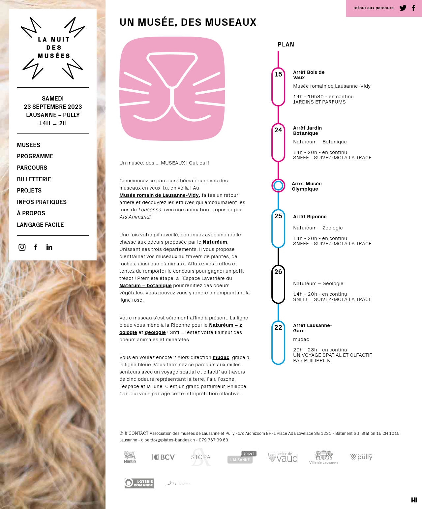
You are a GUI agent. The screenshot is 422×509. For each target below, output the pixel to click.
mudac (301, 338)
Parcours (32, 167)
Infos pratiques (42, 201)
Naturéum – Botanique (320, 141)
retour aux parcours (373, 7)
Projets (29, 190)
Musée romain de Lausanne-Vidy (159, 194)
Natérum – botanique (145, 284)
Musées (28, 144)
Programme (35, 156)
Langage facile (40, 224)
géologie (155, 331)
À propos (31, 213)
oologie (128, 331)
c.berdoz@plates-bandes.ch (168, 439)
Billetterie (34, 179)
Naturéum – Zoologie (318, 227)
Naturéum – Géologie (318, 282)
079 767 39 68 (213, 439)
